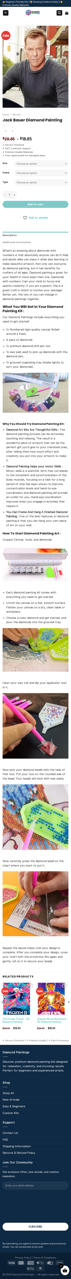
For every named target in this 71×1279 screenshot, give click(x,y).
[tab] (35, 235)
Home (6, 114)
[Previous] (2, 1009)
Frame (6, 173)
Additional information (17, 242)
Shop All (8, 1093)
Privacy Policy (23, 1257)
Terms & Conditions (44, 1257)
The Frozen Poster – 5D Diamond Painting (16, 1020)
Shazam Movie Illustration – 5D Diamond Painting (52, 1020)
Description (10, 235)
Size (5, 163)
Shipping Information (17, 1146)
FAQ (5, 1139)
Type (5, 182)
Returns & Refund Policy (19, 1152)
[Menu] (6, 13)
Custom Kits (11, 1113)
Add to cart (35, 204)
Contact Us (10, 1133)
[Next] (68, 1009)
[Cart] (66, 13)
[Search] (59, 13)
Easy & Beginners (14, 1106)
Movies (17, 114)
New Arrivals (11, 1099)
